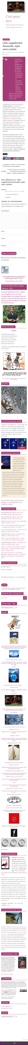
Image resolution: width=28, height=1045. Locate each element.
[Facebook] (9, 158)
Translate (10, 1008)
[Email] (7, 158)
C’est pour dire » (5, 990)
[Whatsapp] (17, 158)
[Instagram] (15, 158)
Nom (3, 231)
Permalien (22, 191)
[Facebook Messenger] (20, 158)
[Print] (23, 158)
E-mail (3, 238)
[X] (12, 158)
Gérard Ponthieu (14, 52)
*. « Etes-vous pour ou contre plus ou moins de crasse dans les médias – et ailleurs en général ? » (13, 171)
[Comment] (4, 158)
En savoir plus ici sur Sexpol (7, 974)
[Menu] (2, 31)
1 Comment (6, 54)
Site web (3, 245)
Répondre (8, 197)
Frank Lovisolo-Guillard (7, 525)
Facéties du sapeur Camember (11, 378)
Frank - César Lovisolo (7, 538)
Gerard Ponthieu (5, 529)
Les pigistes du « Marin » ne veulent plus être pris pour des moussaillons (14, 165)
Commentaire (5, 211)
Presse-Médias (6, 39)
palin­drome (20, 811)
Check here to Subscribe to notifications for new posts (13, 259)
